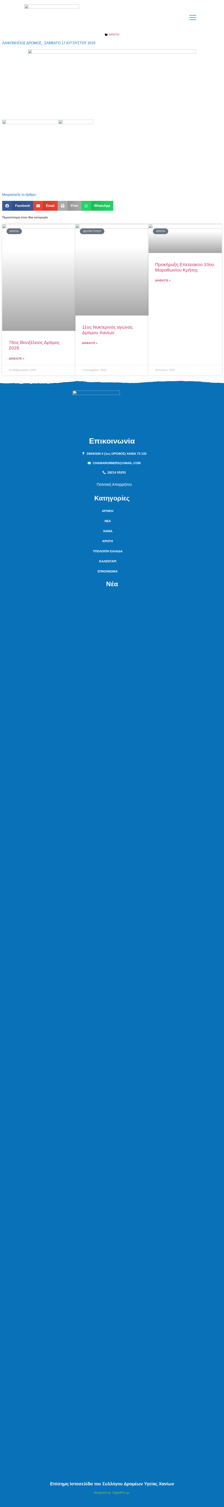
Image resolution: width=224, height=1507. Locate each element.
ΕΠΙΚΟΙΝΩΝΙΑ (108, 571)
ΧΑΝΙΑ (107, 531)
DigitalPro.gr (121, 1492)
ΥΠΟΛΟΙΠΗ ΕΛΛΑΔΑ (107, 551)
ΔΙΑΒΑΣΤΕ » (16, 358)
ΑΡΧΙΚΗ (107, 511)
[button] (17, 206)
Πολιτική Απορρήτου (114, 484)
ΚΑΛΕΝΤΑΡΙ (107, 561)
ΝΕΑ (108, 521)
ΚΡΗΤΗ (114, 34)
